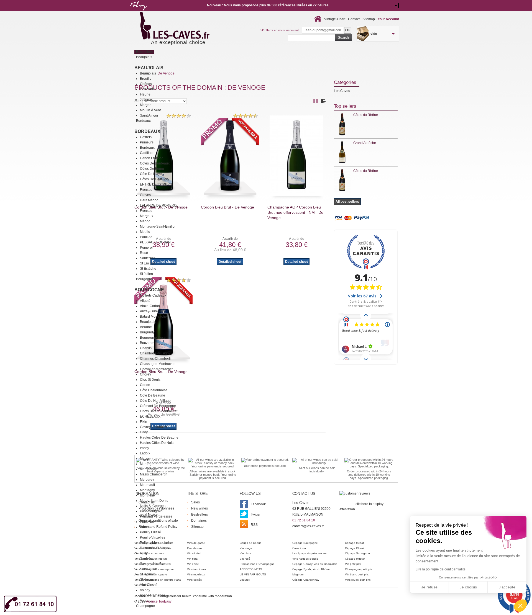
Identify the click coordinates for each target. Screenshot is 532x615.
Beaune (146, 327)
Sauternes (147, 258)
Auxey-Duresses (152, 311)
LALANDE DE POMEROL (159, 205)
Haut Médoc (149, 200)
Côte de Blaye (151, 174)
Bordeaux (147, 131)
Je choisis (468, 587)
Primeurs (147, 142)
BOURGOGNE (149, 289)
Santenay (147, 558)
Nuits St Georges (152, 506)
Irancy (144, 448)
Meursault (147, 485)
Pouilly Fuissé (150, 532)
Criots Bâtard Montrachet (158, 411)
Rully (144, 553)
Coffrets (146, 137)
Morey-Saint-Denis (154, 501)
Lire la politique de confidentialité (441, 569)
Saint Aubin (148, 569)
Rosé (144, 253)
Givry (144, 432)
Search (343, 38)
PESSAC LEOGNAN (155, 242)
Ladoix (145, 453)
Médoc (145, 221)
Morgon (146, 105)
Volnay (145, 590)
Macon (145, 458)
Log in (397, 5)
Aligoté (145, 301)
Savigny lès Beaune (155, 564)
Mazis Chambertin (153, 474)
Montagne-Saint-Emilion (158, 226)
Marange (147, 464)
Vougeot (146, 601)
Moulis (145, 232)
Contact (354, 19)
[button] (520, 605)
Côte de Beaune (152, 395)
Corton (145, 385)
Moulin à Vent (150, 110)
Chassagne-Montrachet (157, 364)
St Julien (146, 274)
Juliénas (146, 100)
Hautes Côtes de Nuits (157, 443)
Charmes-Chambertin (156, 359)
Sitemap (368, 19)
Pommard (147, 527)
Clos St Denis (150, 380)
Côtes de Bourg (152, 169)
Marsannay (148, 469)
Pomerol (146, 247)
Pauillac (146, 237)
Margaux (146, 216)
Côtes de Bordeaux (155, 163)
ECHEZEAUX (150, 416)
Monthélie (147, 495)
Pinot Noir (147, 522)
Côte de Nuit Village (155, 401)
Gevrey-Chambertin (155, 427)
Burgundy (147, 332)
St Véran (146, 579)
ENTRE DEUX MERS (156, 184)
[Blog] (138, 12)
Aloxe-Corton (150, 306)
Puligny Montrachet (154, 543)
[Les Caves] (186, 26)
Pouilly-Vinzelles (152, 537)
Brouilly (145, 79)
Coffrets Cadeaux (153, 295)
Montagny (147, 490)
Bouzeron (147, 343)
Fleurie (145, 94)
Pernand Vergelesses (156, 516)
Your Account (388, 19)
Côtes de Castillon (154, 179)
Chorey (145, 374)
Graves (145, 195)
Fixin (143, 422)
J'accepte (507, 587)
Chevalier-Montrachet (156, 369)
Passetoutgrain (151, 511)
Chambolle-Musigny (155, 353)
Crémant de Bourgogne (158, 406)
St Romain (148, 574)
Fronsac (146, 190)
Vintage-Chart (334, 19)
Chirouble (147, 89)
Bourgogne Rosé (153, 337)
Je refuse (429, 587)
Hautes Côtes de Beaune (159, 437)
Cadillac (146, 153)
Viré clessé (148, 585)
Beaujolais (148, 67)
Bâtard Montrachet (154, 316)
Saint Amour (149, 115)
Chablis (146, 348)
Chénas (146, 84)
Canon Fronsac (151, 158)
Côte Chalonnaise (153, 390)
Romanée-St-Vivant (155, 548)
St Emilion (147, 263)
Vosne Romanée (152, 595)
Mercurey (147, 480)
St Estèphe (148, 269)
